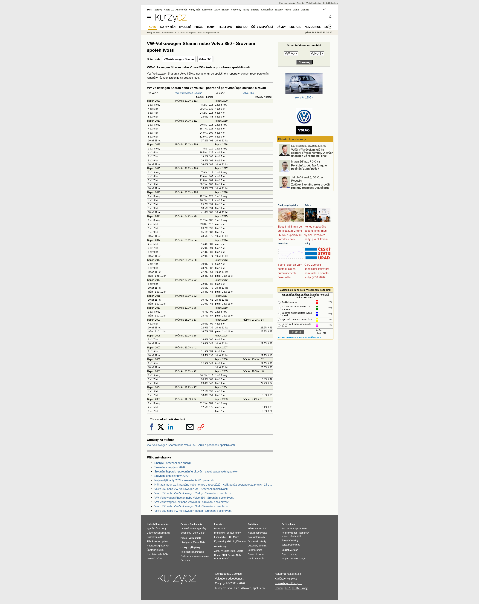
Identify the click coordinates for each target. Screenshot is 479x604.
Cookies (237, 573)
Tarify (246, 9)
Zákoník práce (255, 550)
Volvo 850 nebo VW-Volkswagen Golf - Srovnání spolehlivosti (191, 506)
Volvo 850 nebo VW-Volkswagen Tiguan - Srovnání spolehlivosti (193, 510)
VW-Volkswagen (184, 93)
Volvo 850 (205, 59)
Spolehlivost (301, 528)
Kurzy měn (194, 9)
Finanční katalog (290, 540)
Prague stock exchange (294, 558)
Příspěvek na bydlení (157, 541)
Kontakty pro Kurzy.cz (288, 583)
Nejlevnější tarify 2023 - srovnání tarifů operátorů (183, 480)
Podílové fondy (233, 533)
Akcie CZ (169, 9)
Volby (307, 243)
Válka (296, 9)
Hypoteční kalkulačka (158, 554)
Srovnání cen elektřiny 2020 (171, 475)
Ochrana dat (222, 573)
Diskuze (305, 9)
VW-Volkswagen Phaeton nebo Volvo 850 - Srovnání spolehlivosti (194, 497)
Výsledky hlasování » (288, 337)
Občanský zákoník (257, 545)
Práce (308, 205)
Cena (291, 528)
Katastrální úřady (256, 537)
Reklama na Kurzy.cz (288, 573)
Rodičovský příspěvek (158, 545)
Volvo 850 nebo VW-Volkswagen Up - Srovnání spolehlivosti (191, 488)
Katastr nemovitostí (257, 533)
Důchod (242, 26)
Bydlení (185, 26)
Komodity (207, 9)
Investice (283, 243)
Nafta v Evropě (221, 558)
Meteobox (316, 3)
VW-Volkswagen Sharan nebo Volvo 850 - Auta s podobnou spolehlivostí (191, 445)
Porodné (199, 552)
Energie (255, 9)
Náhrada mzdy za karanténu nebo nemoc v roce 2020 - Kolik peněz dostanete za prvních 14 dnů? (213, 484)
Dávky (281, 26)
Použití (279, 588)
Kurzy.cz (151, 32)
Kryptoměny (220, 541)
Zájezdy (300, 3)
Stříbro (240, 551)
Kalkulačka (267, 9)
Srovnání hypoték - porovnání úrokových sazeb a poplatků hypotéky (196, 471)
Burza (217, 528)
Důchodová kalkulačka (158, 533)
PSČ (265, 528)
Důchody (185, 560)
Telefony (225, 26)
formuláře (259, 558)
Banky (184, 524)
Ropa (217, 555)
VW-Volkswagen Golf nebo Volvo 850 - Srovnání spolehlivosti (191, 501)
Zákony (279, 9)
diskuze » (303, 337)
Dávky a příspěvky (288, 205)
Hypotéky (236, 9)
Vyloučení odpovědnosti (229, 578)
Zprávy (158, 9)
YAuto (308, 3)
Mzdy (211, 26)
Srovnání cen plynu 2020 (169, 467)
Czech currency (290, 554)
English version (290, 550)
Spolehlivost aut (170, 32)
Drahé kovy (220, 546)
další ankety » (314, 337)
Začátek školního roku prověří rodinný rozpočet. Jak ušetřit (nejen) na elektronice (310, 187)
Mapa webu (294, 544)
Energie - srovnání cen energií (172, 462)
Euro (195, 533)
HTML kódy (300, 588)
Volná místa (195, 538)
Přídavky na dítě (155, 537)
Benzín (231, 555)
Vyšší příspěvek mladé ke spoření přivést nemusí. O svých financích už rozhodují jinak (312, 152)
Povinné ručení (154, 558)
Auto (159, 32)
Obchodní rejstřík (287, 3)
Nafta (239, 555)
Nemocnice (313, 26)
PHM (224, 555)
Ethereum (241, 541)
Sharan (198, 93)
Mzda (196, 542)
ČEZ (224, 528)
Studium (334, 3)
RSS (288, 588)
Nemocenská (187, 552)
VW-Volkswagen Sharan (179, 59)
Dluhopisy (219, 533)
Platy (202, 542)
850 (252, 93)
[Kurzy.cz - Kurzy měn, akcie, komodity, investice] (171, 20)
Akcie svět (181, 9)
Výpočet (165, 524)
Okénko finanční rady (292, 139)
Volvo (245, 93)
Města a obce (255, 528)
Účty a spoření (262, 26)
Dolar (202, 533)
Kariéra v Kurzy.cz (286, 578)
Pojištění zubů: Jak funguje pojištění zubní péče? (309, 167)
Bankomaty (196, 524)
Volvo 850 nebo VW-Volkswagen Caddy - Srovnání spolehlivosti (193, 493)
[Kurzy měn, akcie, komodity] (177, 580)
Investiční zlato (227, 551)
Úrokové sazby (188, 528)
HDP (230, 537)
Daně (251, 558)
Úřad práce (186, 542)
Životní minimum (155, 550)
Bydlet (326, 3)
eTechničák (295, 536)
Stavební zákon (256, 554)
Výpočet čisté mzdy (156, 528)
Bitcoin (225, 9)
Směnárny (186, 533)
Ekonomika (220, 537)
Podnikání (253, 524)
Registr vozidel (289, 533)
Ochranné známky (257, 541)
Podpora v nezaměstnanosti (195, 556)
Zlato (217, 9)
